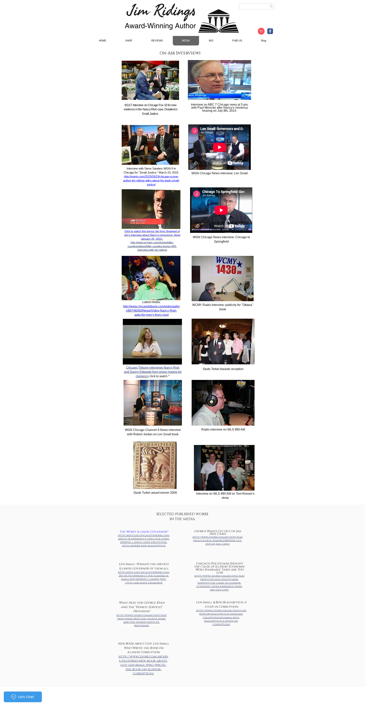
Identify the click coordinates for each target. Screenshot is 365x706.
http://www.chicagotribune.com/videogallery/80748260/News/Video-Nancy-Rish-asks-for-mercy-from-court (151, 311)
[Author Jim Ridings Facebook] (270, 31)
